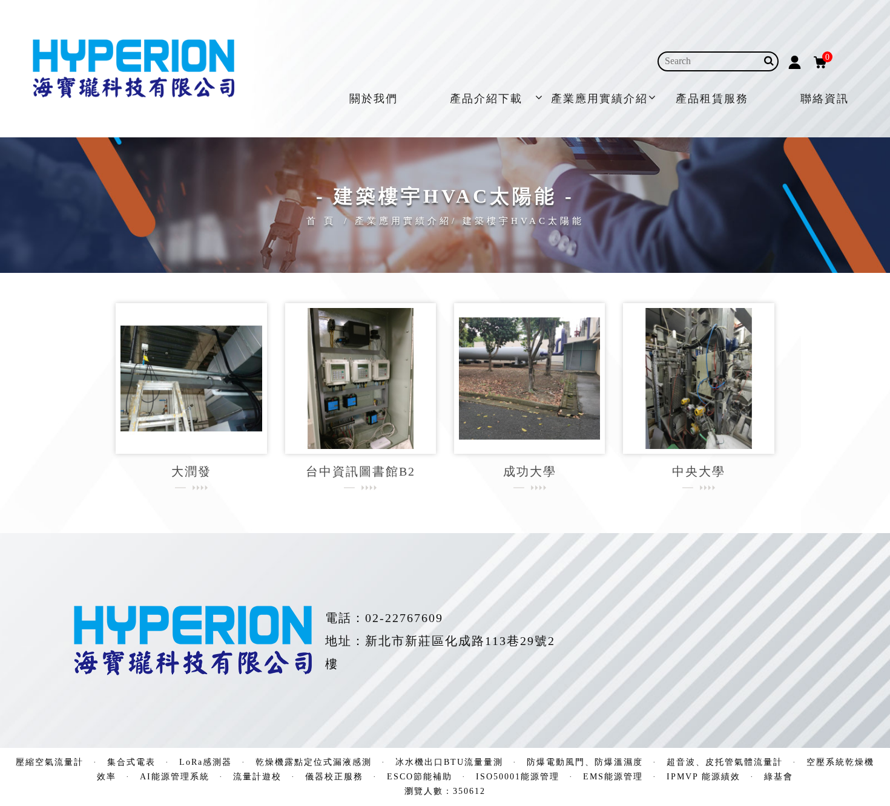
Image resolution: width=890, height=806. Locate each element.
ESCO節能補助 (419, 776)
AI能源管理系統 (174, 776)
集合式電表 (131, 762)
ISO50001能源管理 (517, 776)
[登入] (794, 61)
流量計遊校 (257, 776)
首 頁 (321, 221)
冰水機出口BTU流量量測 (449, 762)
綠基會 (778, 776)
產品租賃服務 (712, 99)
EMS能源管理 (613, 776)
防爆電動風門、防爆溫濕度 (585, 762)
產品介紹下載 (486, 99)
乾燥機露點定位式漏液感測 (313, 762)
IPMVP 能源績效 (703, 776)
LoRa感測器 (205, 762)
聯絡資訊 (824, 99)
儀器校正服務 (334, 776)
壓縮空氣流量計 (50, 762)
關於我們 (373, 99)
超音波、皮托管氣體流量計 (725, 762)
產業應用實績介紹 (599, 99)
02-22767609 (404, 617)
